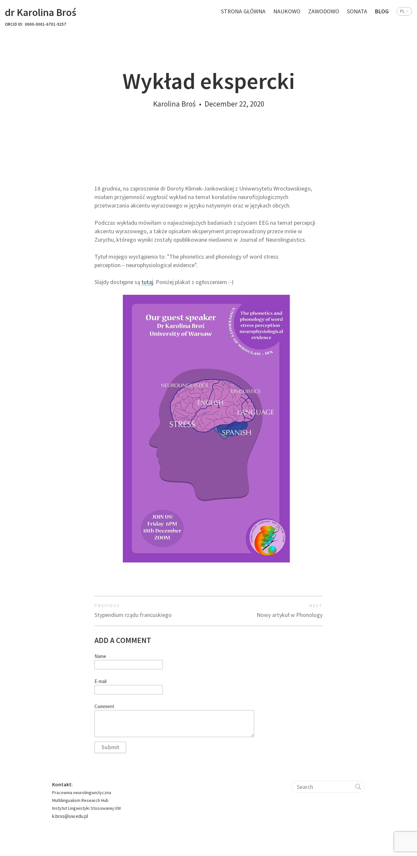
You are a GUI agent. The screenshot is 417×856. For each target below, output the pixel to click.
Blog (382, 11)
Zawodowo (323, 11)
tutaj (147, 282)
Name (100, 656)
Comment (104, 706)
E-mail (100, 681)
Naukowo (286, 11)
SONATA (357, 11)
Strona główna (243, 11)
